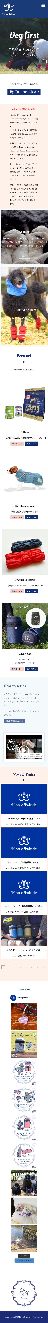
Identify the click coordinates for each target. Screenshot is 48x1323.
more (24, 255)
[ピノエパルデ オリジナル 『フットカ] (24, 1155)
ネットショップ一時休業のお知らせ (24, 862)
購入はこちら (31, 443)
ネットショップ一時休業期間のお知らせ (24, 906)
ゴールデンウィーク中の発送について (24, 818)
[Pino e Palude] (8, 16)
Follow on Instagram (25, 1260)
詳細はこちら (17, 443)
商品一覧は (24, 369)
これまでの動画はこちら (14, 721)
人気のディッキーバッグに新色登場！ (24, 950)
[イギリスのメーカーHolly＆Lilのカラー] (24, 1016)
